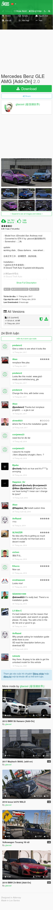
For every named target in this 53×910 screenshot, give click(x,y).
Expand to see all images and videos (26, 213)
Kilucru (16, 566)
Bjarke (15, 465)
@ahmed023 (18, 597)
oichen (15, 552)
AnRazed (16, 518)
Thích (24, 222)
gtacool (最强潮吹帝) (28, 104)
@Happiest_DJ (19, 507)
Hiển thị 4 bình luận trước (27, 338)
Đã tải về (10, 222)
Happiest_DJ (18, 481)
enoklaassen (18, 579)
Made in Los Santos (10, 900)
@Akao (16, 488)
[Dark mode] (45, 11)
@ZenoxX (17, 485)
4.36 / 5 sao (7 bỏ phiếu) (10, 229)
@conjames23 (40, 485)
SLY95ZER (17, 532)
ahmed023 (17, 420)
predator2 (17, 345)
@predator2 (18, 407)
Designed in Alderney (11, 897)
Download (28, 88)
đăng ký (8, 676)
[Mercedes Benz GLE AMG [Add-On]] (26, 172)
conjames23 (18, 434)
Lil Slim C (17, 610)
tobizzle (16, 655)
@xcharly (17, 468)
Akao (14, 359)
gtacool (8, 724)
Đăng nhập (38, 673)
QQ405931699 (19, 593)
